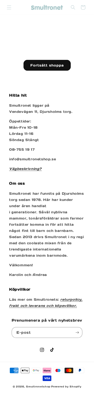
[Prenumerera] (77, 332)
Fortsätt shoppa (47, 65)
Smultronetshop (38, 386)
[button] (9, 7)
